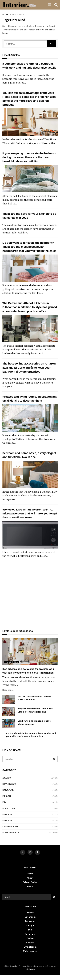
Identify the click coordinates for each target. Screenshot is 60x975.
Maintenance (10, 832)
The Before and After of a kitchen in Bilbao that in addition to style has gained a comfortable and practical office (29, 307)
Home (5, 14)
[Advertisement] (30, 593)
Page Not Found (17, 14)
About (30, 877)
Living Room (11, 662)
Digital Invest (30, 969)
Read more (8, 690)
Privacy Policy (30, 882)
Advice (6, 778)
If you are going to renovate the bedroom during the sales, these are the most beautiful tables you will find (29, 157)
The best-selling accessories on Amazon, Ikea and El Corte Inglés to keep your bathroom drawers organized (29, 367)
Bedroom (8, 790)
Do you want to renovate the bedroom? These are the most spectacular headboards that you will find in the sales (29, 246)
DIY (4, 802)
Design (6, 796)
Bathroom (9, 784)
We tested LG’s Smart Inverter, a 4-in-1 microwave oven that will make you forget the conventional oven (29, 513)
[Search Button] (51, 43)
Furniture (8, 808)
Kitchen (7, 814)
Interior (14, 966)
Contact (30, 886)
